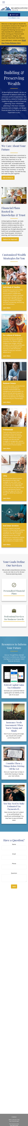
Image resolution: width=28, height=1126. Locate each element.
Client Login (15, 15)
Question (14, 873)
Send (14, 886)
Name (14, 844)
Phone (14, 863)
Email (14, 854)
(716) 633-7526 (15, 1119)
